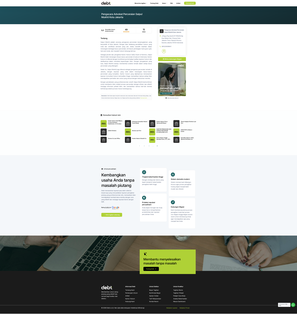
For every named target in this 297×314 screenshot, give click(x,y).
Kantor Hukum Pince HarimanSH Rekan (162, 122)
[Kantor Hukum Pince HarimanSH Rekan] (152, 123)
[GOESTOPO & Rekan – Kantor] (176, 132)
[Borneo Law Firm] (128, 132)
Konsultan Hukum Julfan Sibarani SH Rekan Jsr (187, 138)
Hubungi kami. (143, 98)
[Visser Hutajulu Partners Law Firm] (176, 123)
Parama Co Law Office (114, 138)
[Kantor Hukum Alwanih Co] (128, 140)
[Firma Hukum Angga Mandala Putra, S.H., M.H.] (152, 140)
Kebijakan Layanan (171, 308)
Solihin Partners (112, 130)
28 (157, 145)
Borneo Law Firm (136, 130)
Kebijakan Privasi (184, 308)
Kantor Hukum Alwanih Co (139, 138)
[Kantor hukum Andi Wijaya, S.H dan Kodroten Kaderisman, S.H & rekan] (104, 123)
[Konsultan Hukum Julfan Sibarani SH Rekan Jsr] (176, 140)
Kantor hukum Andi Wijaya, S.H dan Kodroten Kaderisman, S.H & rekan (115, 122)
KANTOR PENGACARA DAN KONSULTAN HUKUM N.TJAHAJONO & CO (163, 130)
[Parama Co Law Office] (104, 140)
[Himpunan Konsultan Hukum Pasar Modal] (128, 123)
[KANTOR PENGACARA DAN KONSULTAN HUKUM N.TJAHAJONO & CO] (152, 132)
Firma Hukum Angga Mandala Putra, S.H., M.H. (163, 138)
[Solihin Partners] (104, 132)
